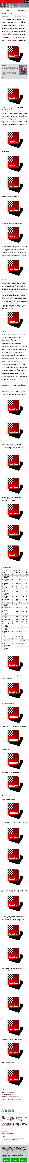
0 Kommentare (25, 16)
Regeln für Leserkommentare (7, 1133)
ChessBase (9, 1116)
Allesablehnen (15, 1160)
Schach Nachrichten (11, 5)
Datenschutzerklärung (6, 1156)
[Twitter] (9, 1110)
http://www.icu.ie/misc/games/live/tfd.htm (10, 1096)
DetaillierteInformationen (6, 1160)
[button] (9, 1)
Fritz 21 (4, 65)
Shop (2, 1)
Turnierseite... (15, 40)
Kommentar (4, 1141)
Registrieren (14, 1139)
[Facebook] (6, 1110)
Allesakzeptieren (23, 1160)
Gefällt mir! (19, 16)
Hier (19, 1153)
